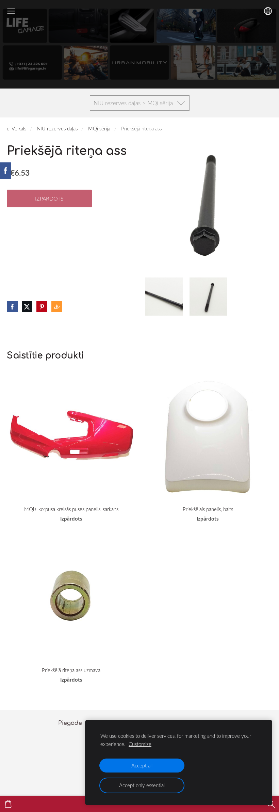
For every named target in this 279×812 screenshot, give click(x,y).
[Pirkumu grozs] (8, 804)
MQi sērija (99, 128)
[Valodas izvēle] (268, 11)
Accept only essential (142, 785)
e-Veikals (16, 128)
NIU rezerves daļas (57, 128)
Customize (140, 744)
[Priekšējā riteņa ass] (164, 296)
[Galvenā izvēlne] (11, 11)
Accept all (141, 765)
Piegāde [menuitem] (70, 723)
